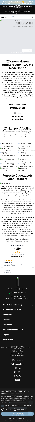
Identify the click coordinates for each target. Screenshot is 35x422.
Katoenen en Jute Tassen (10, 209)
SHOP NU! (17, 8)
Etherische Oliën (6, 204)
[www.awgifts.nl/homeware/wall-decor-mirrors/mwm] (17, 36)
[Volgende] (33, 266)
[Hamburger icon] (2, 17)
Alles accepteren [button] (17, 414)
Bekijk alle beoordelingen (16, 256)
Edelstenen (21, 205)
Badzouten (14, 205)
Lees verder (12, 402)
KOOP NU (27, 51)
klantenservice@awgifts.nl (17, 289)
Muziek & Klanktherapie (26, 166)
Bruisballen (28, 204)
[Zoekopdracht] (6, 17)
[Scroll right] (32, 118)
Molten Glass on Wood (18, 207)
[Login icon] (32, 17)
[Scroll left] (3, 118)
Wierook (28, 207)
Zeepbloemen (6, 205)
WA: (18, 293)
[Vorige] (2, 266)
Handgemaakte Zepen (18, 204)
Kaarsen (22, 209)
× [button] (33, 390)
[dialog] (17, 405)
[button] (17, 419)
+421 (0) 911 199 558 (17, 296)
